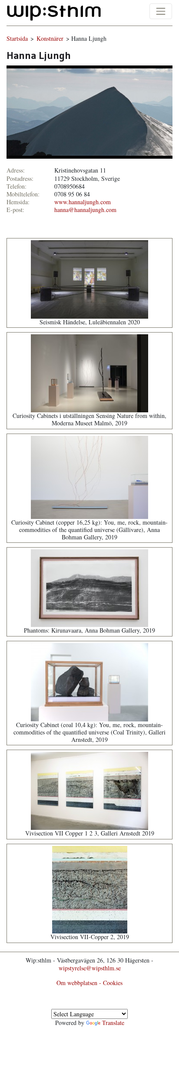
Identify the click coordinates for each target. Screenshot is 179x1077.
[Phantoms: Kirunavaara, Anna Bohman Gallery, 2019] (89, 587)
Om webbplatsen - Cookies (89, 983)
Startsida (17, 38)
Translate (113, 1022)
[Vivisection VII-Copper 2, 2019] (89, 888)
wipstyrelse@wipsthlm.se (90, 968)
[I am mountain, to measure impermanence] (89, 111)
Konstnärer (49, 38)
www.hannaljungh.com (82, 202)
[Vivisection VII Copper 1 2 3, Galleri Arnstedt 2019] (89, 790)
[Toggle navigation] (160, 11)
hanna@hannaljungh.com (85, 210)
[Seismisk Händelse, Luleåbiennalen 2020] (89, 278)
